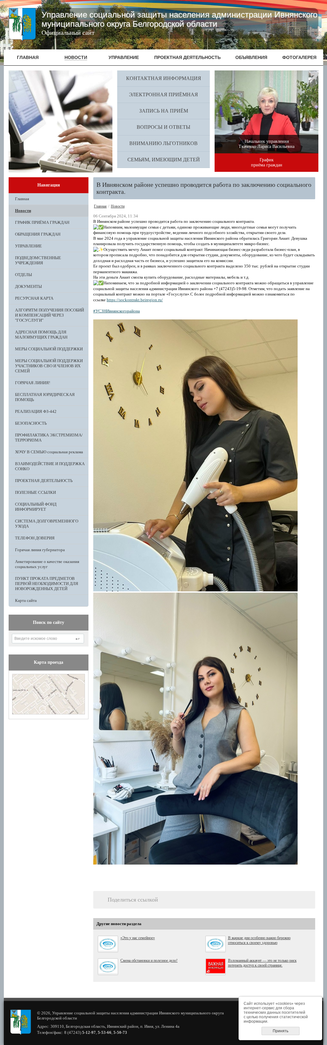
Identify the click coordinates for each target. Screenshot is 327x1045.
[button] (204, 456)
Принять (280, 1031)
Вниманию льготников (163, 143)
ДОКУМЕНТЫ (28, 286)
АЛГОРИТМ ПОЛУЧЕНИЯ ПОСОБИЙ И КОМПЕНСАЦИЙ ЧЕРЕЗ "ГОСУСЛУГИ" (49, 315)
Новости (23, 210)
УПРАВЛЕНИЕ (28, 246)
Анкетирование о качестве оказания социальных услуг (47, 564)
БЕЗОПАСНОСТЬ (31, 423)
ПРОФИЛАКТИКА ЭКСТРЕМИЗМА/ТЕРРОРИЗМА (49, 437)
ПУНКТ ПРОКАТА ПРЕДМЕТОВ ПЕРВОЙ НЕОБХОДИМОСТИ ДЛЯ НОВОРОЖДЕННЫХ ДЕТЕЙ (46, 583)
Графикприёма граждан (266, 162)
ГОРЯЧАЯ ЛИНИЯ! (32, 382)
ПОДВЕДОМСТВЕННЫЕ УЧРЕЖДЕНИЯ (38, 260)
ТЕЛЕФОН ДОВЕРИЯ (35, 538)
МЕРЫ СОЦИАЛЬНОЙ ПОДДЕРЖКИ (49, 349)
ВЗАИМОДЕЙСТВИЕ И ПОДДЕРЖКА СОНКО (50, 466)
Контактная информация (163, 78)
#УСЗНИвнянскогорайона (116, 311)
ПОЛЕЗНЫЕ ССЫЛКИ (35, 492)
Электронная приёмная (163, 94)
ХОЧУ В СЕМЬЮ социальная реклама (49, 451)
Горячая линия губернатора (40, 549)
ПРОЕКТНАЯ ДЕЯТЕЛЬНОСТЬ (43, 480)
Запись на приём (163, 110)
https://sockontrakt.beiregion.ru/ (135, 299)
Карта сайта (26, 600)
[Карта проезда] (48, 713)
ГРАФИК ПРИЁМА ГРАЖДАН (42, 222)
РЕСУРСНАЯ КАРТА (34, 298)
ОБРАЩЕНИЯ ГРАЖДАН (37, 234)
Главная (22, 198)
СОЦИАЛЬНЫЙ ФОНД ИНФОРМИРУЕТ (36, 507)
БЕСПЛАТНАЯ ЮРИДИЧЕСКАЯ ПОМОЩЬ (45, 397)
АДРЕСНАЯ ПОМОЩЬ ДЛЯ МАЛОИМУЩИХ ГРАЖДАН (41, 335)
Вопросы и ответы (163, 127)
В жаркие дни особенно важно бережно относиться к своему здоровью (259, 940)
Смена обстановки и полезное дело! (149, 960)
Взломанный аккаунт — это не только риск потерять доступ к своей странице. (262, 963)
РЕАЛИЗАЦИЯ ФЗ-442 (36, 411)
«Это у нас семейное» (137, 938)
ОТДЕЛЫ (23, 274)
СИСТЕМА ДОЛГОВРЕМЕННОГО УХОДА (46, 524)
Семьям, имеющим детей (163, 159)
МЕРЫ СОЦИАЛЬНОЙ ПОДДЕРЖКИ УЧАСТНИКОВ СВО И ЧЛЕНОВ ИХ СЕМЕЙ (49, 365)
